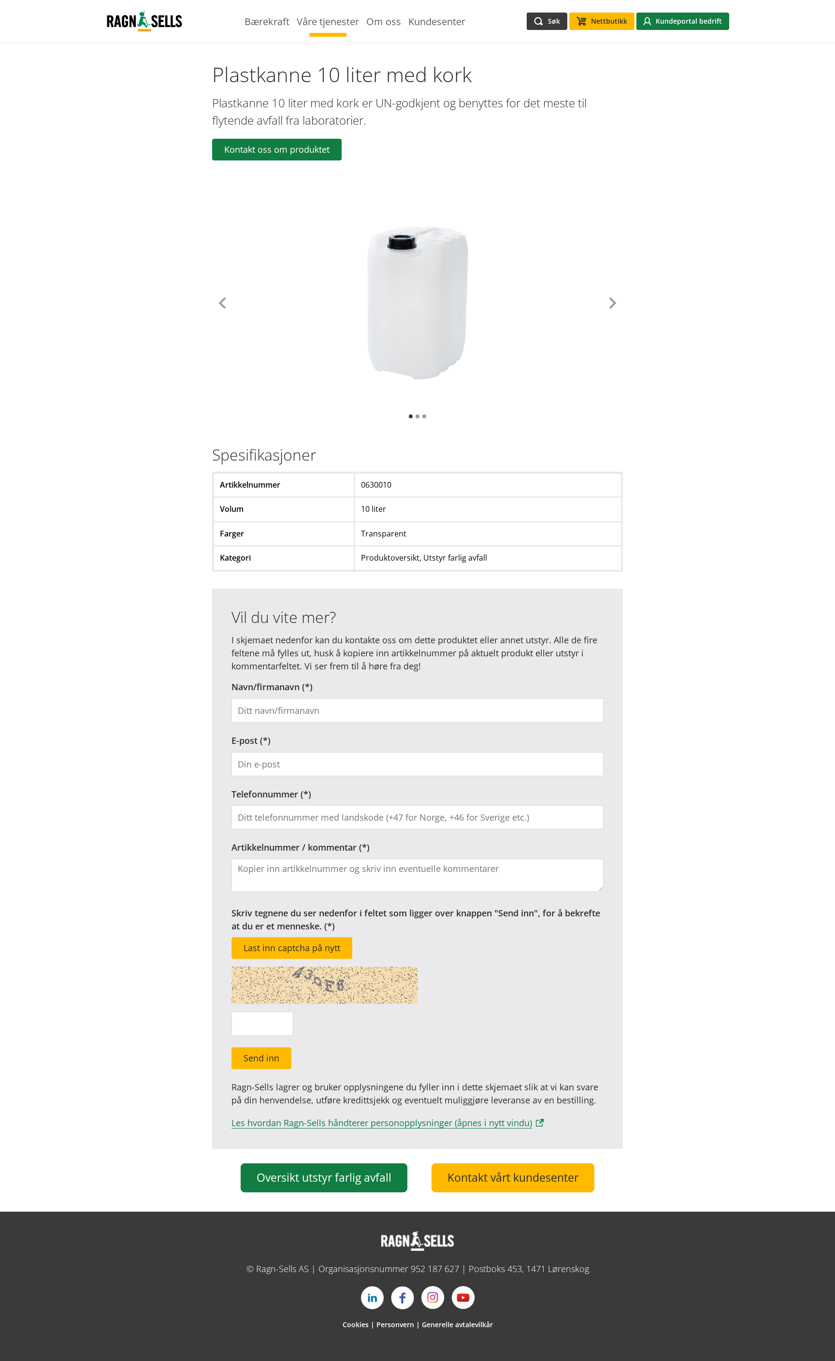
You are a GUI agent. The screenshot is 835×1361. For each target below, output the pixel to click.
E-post (244, 740)
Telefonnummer (264, 794)
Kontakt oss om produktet (277, 149)
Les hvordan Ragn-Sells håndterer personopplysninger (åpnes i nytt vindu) (381, 1123)
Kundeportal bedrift (689, 21)
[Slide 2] (417, 416)
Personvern (395, 1324)
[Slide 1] (411, 416)
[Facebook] (402, 1297)
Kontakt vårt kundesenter (512, 1177)
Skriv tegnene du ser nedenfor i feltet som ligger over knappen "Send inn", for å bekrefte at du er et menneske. (415, 919)
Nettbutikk (609, 21)
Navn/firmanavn (265, 687)
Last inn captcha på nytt (292, 948)
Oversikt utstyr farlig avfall (324, 1177)
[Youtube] (463, 1297)
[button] (222, 303)
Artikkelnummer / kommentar (294, 847)
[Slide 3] (424, 416)
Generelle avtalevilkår (457, 1324)
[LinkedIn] (372, 1297)
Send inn (261, 1058)
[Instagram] (433, 1297)
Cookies (356, 1324)
